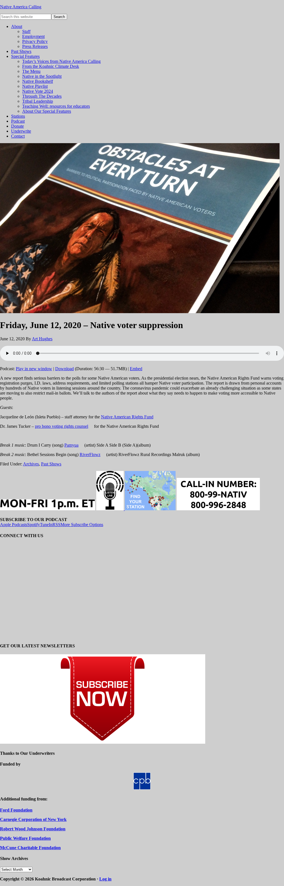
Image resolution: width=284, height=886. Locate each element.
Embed (136, 368)
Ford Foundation (16, 810)
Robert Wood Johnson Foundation (32, 828)
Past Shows (51, 464)
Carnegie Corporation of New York (33, 819)
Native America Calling (20, 6)
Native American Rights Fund (127, 416)
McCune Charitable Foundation (30, 847)
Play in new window (34, 368)
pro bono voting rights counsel (61, 426)
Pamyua (71, 445)
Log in (105, 879)
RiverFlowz (90, 454)
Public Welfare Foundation (25, 838)
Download (64, 368)
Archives (31, 464)
